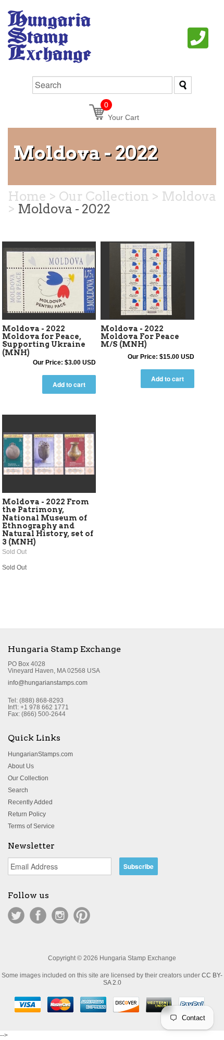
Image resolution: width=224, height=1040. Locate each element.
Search (18, 790)
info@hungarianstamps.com (48, 682)
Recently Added (30, 802)
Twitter (16, 915)
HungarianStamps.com (40, 754)
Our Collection (28, 778)
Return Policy (27, 814)
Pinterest (81, 915)
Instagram (60, 915)
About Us (21, 766)
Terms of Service (31, 826)
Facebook (38, 915)
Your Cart (121, 117)
